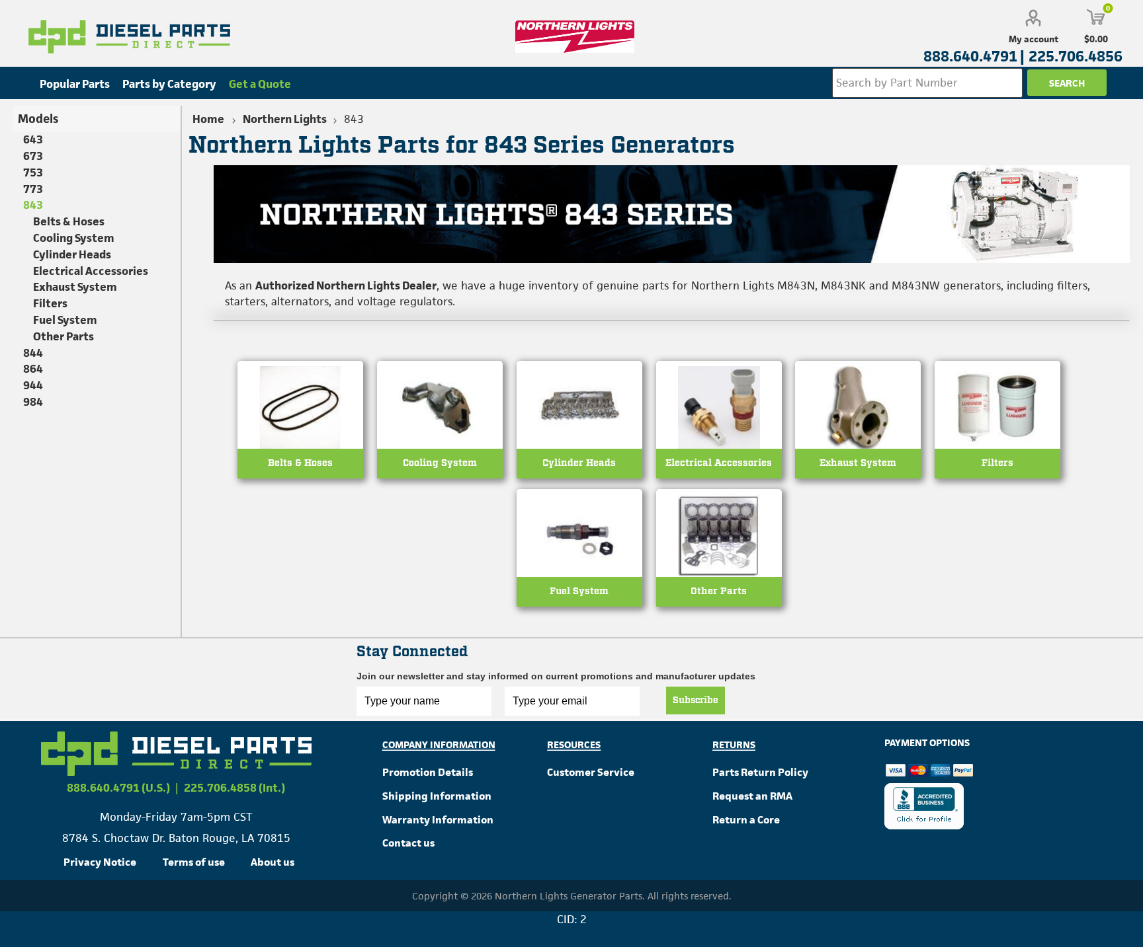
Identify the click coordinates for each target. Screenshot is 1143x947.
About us (272, 862)
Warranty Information (437, 820)
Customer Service (590, 772)
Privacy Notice (100, 862)
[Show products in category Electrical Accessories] (719, 442)
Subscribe (695, 700)
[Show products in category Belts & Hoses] (300, 442)
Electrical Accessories (718, 463)
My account (1033, 39)
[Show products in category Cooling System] (440, 442)
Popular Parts (75, 84)
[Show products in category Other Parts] (719, 570)
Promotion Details (427, 772)
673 (33, 156)
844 (33, 353)
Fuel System (579, 591)
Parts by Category (169, 84)
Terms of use (194, 862)
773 (33, 189)
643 (33, 139)
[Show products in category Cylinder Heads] (579, 442)
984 (33, 402)
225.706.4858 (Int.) (234, 787)
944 (33, 385)
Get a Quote (260, 84)
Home (208, 119)
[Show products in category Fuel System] (579, 570)
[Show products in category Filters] (997, 442)
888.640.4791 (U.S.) (118, 787)
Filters (997, 463)
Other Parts (719, 591)
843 (33, 205)
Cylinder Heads (579, 463)
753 (33, 172)
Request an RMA (752, 796)
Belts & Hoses (300, 463)
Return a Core (746, 820)
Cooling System (440, 463)
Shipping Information (436, 796)
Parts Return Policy (760, 772)
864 (33, 368)
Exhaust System (858, 463)
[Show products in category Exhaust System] (858, 442)
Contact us (408, 843)
